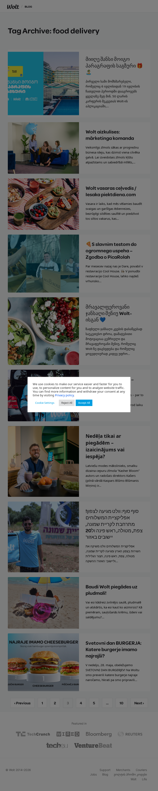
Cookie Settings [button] (44, 403)
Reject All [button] (66, 403)
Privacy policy (64, 395)
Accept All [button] (84, 403)
